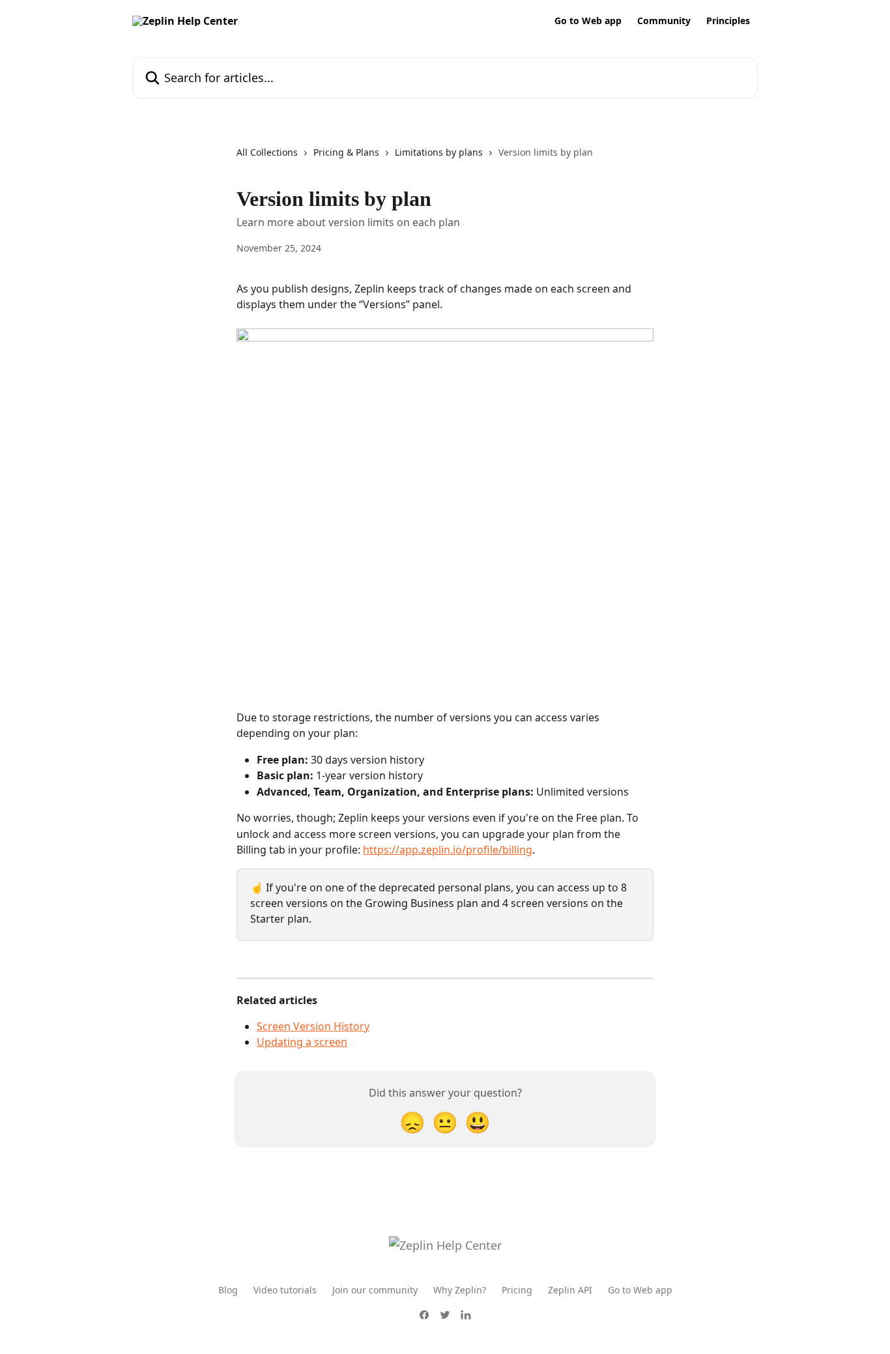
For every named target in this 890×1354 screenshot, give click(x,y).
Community (664, 20)
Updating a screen (302, 1042)
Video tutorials (285, 1290)
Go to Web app (588, 20)
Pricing (517, 1290)
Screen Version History (313, 1026)
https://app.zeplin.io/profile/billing (447, 850)
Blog (228, 1290)
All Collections (267, 152)
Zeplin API (570, 1290)
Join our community (375, 1290)
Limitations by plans (439, 152)
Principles (728, 20)
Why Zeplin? (459, 1290)
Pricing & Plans (346, 152)
